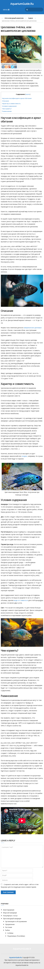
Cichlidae (10, 933)
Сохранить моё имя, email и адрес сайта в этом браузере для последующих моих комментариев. (19, 885)
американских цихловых (32, 328)
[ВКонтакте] (3, 67)
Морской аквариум (10, 913)
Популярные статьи (10, 916)
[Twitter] (12, 67)
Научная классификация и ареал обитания (17, 98)
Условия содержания (9, 106)
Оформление (10, 924)
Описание (5, 101)
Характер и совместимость (11, 103)
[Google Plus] (9, 67)
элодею (24, 456)
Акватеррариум (8, 910)
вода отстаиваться (21, 600)
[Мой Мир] (15, 67)
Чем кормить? (7, 109)
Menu (5, 10)
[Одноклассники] (6, 67)
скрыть (28, 94)
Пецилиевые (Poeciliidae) (16, 936)
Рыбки (30, 18)
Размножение (7, 111)
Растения (8, 927)
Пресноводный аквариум (14, 18)
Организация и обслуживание (16, 921)
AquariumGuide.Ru (22, 3)
